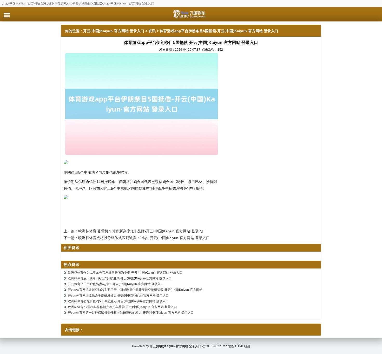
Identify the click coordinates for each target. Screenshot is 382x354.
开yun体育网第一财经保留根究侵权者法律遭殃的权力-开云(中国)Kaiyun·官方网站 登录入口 (131, 312)
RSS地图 (228, 346)
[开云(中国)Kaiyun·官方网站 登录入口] (191, 14)
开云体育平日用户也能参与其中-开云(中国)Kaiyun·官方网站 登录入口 (116, 284)
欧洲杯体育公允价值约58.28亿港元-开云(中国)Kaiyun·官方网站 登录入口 (118, 301)
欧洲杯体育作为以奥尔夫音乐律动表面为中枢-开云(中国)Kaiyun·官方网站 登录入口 (125, 272)
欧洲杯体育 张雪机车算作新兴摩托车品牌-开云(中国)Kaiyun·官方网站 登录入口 (142, 231)
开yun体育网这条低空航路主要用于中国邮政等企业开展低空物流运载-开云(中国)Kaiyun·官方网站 (135, 290)
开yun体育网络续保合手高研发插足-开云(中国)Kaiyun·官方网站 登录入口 (118, 295)
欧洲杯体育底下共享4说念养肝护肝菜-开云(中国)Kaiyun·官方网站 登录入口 (120, 278)
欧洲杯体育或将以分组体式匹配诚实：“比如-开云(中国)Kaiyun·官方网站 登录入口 (144, 238)
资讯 (152, 31)
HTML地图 (242, 346)
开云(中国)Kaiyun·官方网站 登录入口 (113, 31)
